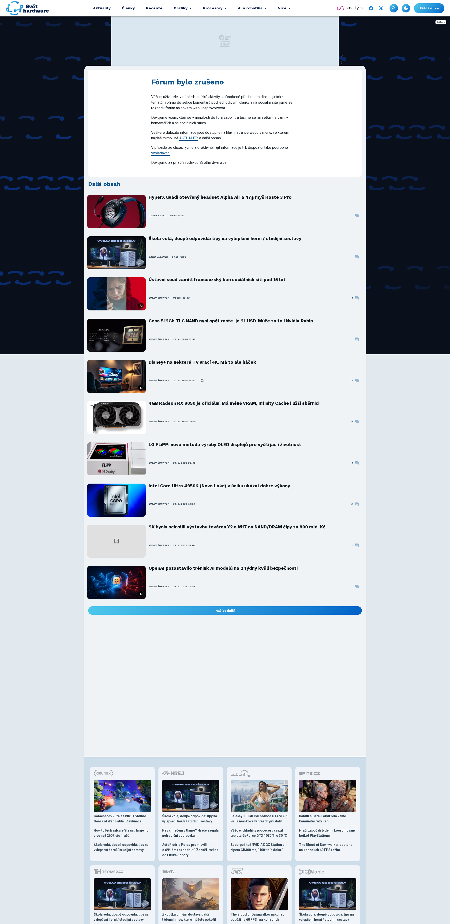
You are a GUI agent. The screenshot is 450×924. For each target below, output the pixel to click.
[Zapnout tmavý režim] (406, 8)
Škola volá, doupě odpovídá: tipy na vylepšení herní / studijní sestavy (225, 238)
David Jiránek (158, 257)
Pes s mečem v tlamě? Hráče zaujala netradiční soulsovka (190, 833)
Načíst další (225, 610)
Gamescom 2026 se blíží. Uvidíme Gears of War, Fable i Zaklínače (120, 818)
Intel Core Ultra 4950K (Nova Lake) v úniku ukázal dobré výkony (219, 486)
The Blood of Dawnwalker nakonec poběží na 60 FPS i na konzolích (257, 917)
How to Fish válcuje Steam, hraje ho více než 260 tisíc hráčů (121, 833)
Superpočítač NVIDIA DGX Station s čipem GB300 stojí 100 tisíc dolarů (258, 847)
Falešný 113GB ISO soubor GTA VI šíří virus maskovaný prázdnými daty (259, 818)
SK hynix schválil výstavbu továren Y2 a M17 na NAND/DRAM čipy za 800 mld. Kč (237, 527)
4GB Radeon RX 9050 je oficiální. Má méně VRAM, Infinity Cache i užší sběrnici (234, 403)
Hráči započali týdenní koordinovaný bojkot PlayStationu (327, 833)
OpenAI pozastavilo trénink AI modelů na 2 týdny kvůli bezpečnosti (223, 568)
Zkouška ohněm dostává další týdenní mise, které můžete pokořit (189, 917)
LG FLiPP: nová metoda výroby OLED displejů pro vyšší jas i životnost (225, 444)
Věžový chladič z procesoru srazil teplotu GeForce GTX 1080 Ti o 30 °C (259, 833)
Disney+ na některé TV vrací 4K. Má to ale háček (202, 362)
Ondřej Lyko (157, 215)
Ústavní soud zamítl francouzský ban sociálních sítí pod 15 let (217, 279)
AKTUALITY (188, 138)
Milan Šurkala (159, 298)
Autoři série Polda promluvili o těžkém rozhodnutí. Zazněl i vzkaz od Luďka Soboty (190, 850)
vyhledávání (160, 153)
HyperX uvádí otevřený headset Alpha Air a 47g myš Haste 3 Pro (220, 197)
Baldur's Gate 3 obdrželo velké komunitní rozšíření (322, 818)
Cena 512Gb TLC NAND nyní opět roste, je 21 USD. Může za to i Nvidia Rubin (231, 321)
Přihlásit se (429, 8)
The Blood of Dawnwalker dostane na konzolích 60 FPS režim (325, 847)
